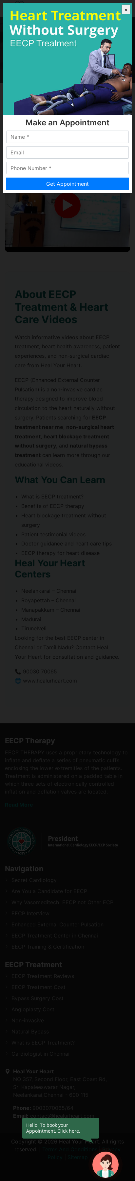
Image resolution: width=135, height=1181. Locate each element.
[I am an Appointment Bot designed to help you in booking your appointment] (105, 1165)
